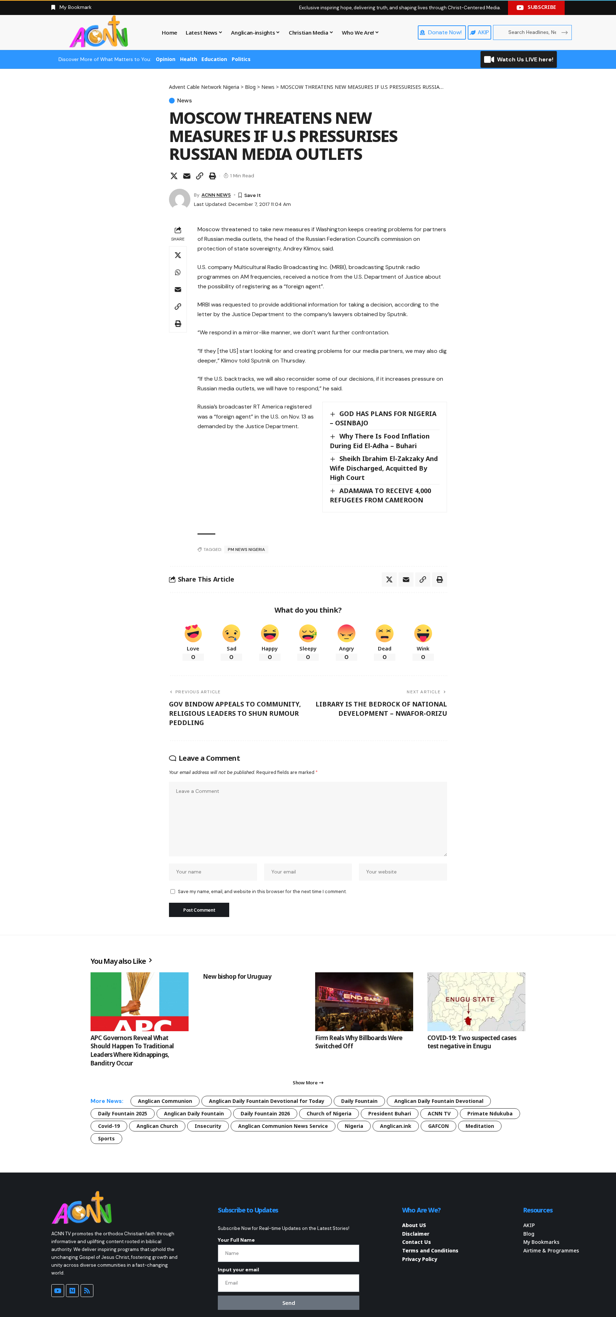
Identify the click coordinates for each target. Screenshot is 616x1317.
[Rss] (87, 1290)
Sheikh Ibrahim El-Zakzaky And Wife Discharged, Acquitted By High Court (384, 467)
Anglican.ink (395, 1126)
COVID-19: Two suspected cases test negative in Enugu (471, 1042)
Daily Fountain (359, 1101)
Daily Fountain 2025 (122, 1113)
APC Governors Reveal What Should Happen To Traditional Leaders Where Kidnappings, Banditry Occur (132, 1050)
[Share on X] (174, 176)
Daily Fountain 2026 (265, 1113)
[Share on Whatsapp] (177, 272)
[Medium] (72, 1290)
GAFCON (438, 1126)
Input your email (238, 1269)
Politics (241, 59)
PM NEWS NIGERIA (246, 549)
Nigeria (354, 1126)
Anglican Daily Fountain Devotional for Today (266, 1101)
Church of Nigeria (329, 1113)
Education (214, 59)
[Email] (187, 176)
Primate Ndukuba (490, 1113)
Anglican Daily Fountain (194, 1113)
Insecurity (208, 1126)
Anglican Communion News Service (283, 1126)
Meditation (480, 1126)
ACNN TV (439, 1113)
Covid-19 (109, 1126)
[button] (200, 176)
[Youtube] (57, 1290)
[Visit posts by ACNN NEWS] (179, 199)
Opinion (165, 59)
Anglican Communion (165, 1101)
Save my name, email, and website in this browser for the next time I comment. (262, 891)
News (184, 100)
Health (188, 59)
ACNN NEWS (216, 195)
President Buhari (389, 1113)
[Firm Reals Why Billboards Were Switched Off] (364, 1001)
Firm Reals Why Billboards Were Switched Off (358, 1042)
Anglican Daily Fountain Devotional (438, 1101)
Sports (106, 1138)
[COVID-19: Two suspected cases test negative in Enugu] (476, 1001)
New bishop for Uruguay (237, 976)
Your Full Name (236, 1240)
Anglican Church (157, 1126)
